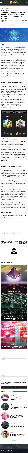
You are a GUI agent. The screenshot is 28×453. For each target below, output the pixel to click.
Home (2, 8)
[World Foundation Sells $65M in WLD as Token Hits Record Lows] (5, 434)
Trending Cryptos (7, 8)
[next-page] (4, 352)
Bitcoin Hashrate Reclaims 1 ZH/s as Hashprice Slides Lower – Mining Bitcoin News (14, 318)
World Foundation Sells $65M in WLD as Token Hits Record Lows (17, 435)
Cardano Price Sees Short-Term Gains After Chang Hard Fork (7, 242)
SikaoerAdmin (8, 20)
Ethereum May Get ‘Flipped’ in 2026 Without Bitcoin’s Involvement (14, 290)
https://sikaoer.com (14, 257)
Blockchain (14, 344)
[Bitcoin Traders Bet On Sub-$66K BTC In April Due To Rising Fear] (5, 425)
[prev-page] (2, 352)
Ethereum (14, 288)
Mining (13, 315)
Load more (14, 440)
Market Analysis (13, 423)
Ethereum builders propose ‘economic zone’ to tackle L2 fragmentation (14, 347)
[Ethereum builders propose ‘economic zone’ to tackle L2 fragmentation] (14, 335)
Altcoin (11, 432)
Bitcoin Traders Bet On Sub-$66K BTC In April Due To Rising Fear (18, 426)
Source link (3, 225)
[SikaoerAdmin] (2, 21)
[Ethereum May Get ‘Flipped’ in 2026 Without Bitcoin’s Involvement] (14, 279)
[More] (19, 25)
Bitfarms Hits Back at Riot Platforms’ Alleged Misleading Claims (21, 242)
